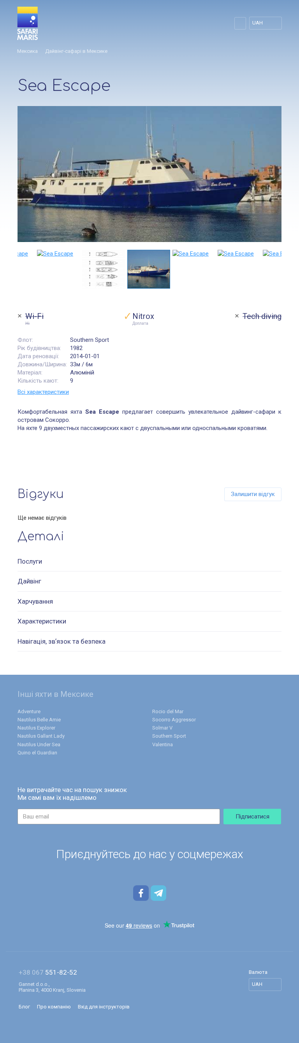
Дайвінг (29, 581)
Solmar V (162, 728)
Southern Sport (169, 736)
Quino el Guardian (37, 753)
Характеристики (42, 621)
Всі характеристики (43, 391)
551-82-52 (48, 972)
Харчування (35, 601)
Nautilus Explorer (36, 728)
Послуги (30, 561)
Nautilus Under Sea (39, 744)
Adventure (29, 711)
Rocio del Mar (167, 711)
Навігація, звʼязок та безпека (62, 641)
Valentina (162, 744)
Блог (24, 1007)
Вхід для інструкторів (104, 1007)
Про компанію (54, 1007)
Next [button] (277, 269)
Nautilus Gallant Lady (41, 736)
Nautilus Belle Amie (39, 720)
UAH (257, 23)
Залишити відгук (253, 494)
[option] (149, 174)
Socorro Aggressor (174, 720)
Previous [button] (21, 269)
